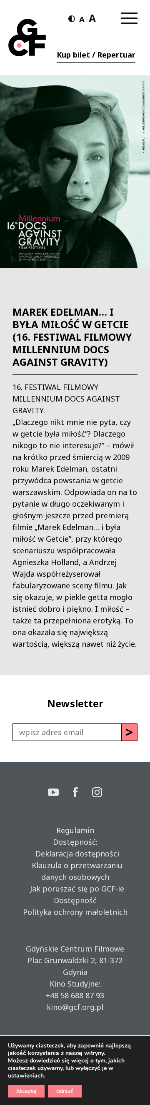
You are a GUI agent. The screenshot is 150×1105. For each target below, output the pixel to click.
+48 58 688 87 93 (75, 995)
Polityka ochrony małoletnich (75, 912)
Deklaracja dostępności (75, 854)
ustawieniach (26, 1076)
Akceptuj (26, 1091)
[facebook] (82, 793)
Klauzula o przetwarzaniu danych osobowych (75, 871)
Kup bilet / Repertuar (96, 55)
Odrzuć (64, 1091)
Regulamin (75, 830)
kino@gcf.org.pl (75, 1007)
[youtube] (60, 793)
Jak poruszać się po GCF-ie (75, 889)
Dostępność (75, 900)
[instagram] (97, 793)
